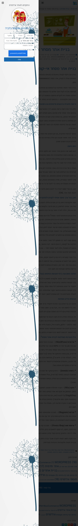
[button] (3, 3)
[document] (39, 263)
